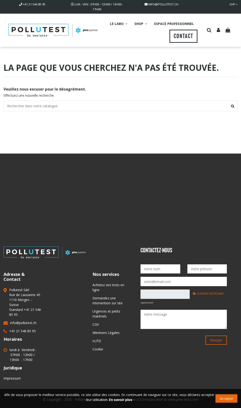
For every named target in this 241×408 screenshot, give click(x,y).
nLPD (96, 341)
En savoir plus (120, 399)
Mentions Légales (106, 332)
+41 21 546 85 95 (22, 331)
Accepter (226, 398)
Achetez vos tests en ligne (108, 287)
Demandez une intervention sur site (107, 300)
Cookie (97, 349)
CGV (95, 324)
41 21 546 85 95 (34, 4)
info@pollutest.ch (163, 4)
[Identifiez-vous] (219, 30)
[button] (118, 24)
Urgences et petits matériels (106, 313)
